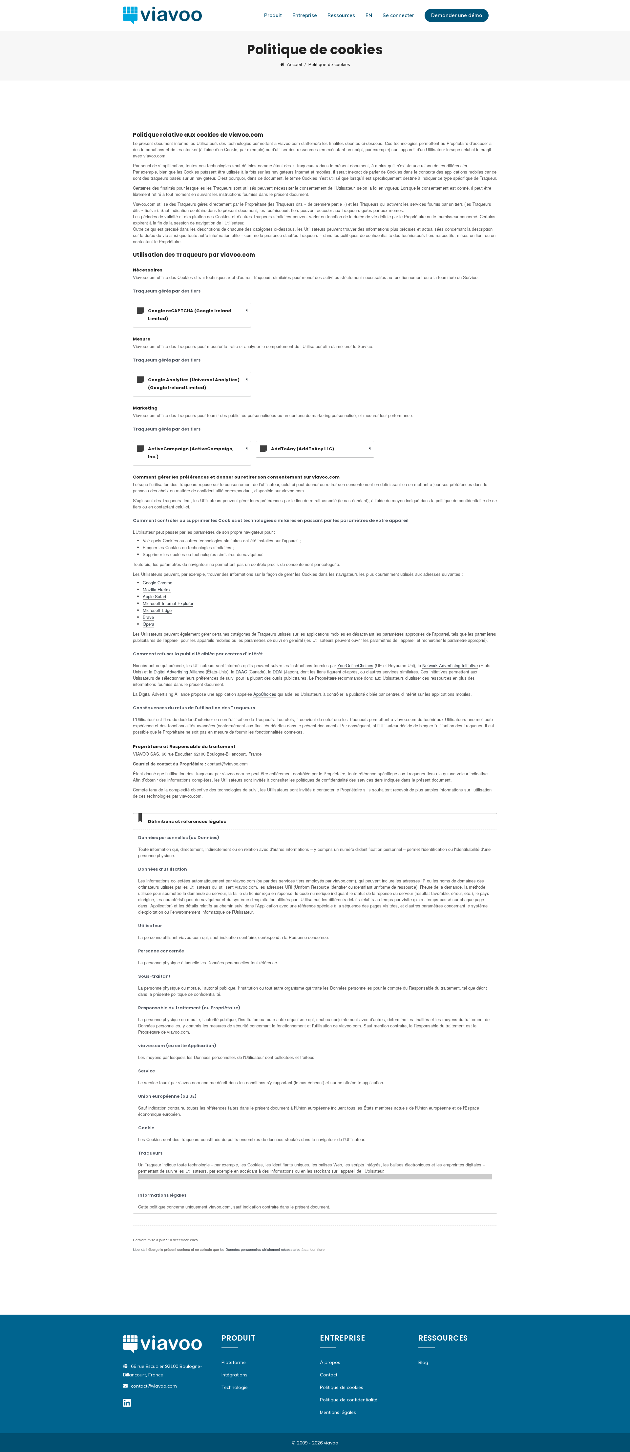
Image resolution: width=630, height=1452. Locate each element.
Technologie (234, 1387)
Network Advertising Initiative (450, 665)
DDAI (278, 671)
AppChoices (264, 694)
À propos (330, 1362)
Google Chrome (157, 582)
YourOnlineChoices (355, 665)
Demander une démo (456, 15)
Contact (328, 1375)
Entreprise (304, 15)
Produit (273, 15)
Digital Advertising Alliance (179, 671)
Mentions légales (338, 1412)
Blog (423, 1362)
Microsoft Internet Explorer (168, 603)
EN (369, 15)
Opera (148, 624)
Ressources (341, 15)
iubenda (139, 1249)
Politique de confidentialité (348, 1400)
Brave (148, 617)
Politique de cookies (341, 1387)
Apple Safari (154, 596)
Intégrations (234, 1375)
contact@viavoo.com (154, 1386)
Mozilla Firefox (157, 589)
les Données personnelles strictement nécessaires (260, 1249)
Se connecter (398, 15)
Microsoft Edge (157, 610)
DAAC (241, 671)
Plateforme (233, 1362)
